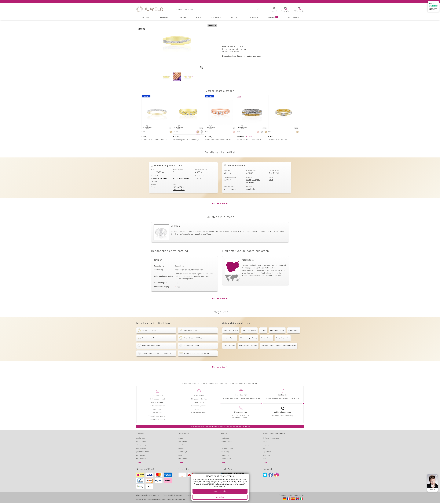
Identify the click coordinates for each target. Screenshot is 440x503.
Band (153, 187)
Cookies (179, 495)
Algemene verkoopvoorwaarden (147, 495)
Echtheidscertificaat (157, 399)
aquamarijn (183, 452)
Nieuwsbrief (199, 409)
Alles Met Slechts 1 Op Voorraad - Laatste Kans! (278, 346)
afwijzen (211, 483)
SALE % (234, 17)
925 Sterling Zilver (181, 178)
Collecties (182, 17)
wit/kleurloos (230, 189)
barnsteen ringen (227, 448)
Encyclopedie (252, 17)
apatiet (181, 448)
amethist (182, 445)
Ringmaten (157, 409)
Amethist (266, 445)
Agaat (265, 441)
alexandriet (183, 441)
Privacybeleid (168, 495)
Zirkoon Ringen (266, 338)
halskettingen (141, 455)
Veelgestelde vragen (157, 420)
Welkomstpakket (157, 402)
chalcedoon (183, 459)
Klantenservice (157, 396)
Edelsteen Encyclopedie (271, 438)
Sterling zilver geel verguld (159, 179)
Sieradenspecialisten (199, 399)
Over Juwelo (293, 17)
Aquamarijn (267, 452)
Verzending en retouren (157, 416)
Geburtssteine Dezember (248, 346)
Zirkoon (227, 173)
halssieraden (141, 459)
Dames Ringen (294, 330)
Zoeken (258, 9)
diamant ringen (142, 445)
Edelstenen (163, 17)
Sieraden (145, 17)
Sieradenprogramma (199, 406)
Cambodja (250, 189)
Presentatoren (199, 402)
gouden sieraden (142, 452)
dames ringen (141, 441)
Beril (264, 459)
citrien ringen (226, 452)
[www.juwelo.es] (293, 499)
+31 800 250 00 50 (242, 416)
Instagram (276, 475)
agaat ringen (225, 438)
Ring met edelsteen (277, 330)
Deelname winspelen (157, 406)
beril (180, 455)
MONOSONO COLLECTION (178, 188)
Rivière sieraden (229, 346)
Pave (271, 179)
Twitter (265, 475)
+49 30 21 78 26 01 (242, 418)
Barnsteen (266, 455)
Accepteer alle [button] (220, 491)
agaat (181, 438)
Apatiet (265, 448)
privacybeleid (218, 486)
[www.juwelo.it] (301, 499)
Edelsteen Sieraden (249, 330)
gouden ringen (141, 448)
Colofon (188, 495)
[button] (274, 9)
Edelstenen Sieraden (231, 330)
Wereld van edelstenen (198, 413)
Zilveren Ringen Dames (248, 338)
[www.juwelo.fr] (288, 499)
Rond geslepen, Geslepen (253, 181)
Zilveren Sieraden (230, 338)
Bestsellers (216, 17)
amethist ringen (226, 441)
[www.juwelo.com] (297, 499)
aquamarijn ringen (227, 445)
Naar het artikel (218, 203)
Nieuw (198, 17)
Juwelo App (157, 413)
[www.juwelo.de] (284, 499)
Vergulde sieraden (282, 338)
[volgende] (300, 119)
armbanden (140, 438)
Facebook (270, 475)
